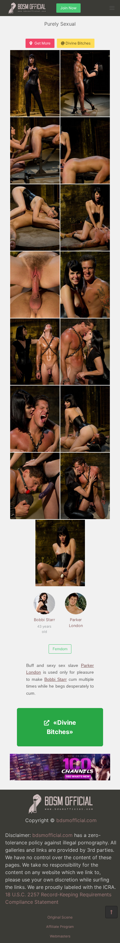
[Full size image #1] (85, 83)
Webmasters (60, 936)
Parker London (76, 622)
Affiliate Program (60, 926)
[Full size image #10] (35, 419)
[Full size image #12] (35, 486)
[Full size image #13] (85, 486)
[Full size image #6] (35, 284)
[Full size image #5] (85, 217)
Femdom (60, 648)
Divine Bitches (78, 43)
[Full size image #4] (35, 217)
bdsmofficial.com (76, 820)
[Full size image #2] (35, 150)
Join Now (68, 8)
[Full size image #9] (85, 351)
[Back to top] (111, 912)
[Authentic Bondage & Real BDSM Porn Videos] (60, 778)
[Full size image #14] (60, 553)
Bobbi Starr (44, 623)
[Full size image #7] (85, 284)
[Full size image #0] (35, 83)
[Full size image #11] (85, 419)
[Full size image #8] (35, 351)
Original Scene (60, 917)
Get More (42, 43)
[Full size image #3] (85, 150)
